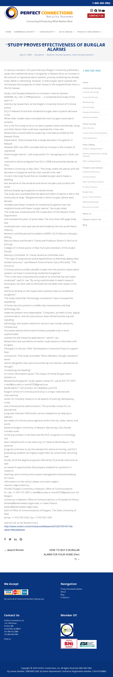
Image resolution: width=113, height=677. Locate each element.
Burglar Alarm (88, 192)
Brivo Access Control (91, 207)
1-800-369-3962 (101, 3)
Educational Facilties (90, 117)
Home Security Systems (83, 55)
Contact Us (96, 15)
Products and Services (93, 167)
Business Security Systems (59, 55)
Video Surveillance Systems (93, 182)
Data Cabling (89, 144)
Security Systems (89, 177)
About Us (87, 213)
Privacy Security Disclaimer (71, 589)
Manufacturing (88, 102)
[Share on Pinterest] (21, 539)
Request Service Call (92, 219)
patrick (41, 55)
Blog (85, 225)
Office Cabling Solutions (92, 161)
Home (85, 82)
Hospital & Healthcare (91, 112)
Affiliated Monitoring (90, 202)
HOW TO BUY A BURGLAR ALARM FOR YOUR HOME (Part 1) (62, 554)
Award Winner (14, 550)
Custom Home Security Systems (95, 133)
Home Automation (90, 138)
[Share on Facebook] (5, 539)
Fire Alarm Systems (90, 187)
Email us (7, 639)
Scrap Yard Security (90, 97)
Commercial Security (92, 88)
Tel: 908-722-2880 (11, 631)
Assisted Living (88, 107)
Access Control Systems (92, 197)
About (63, 592)
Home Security (89, 124)
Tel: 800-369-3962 (11, 634)
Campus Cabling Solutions (93, 149)
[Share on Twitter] (10, 539)
